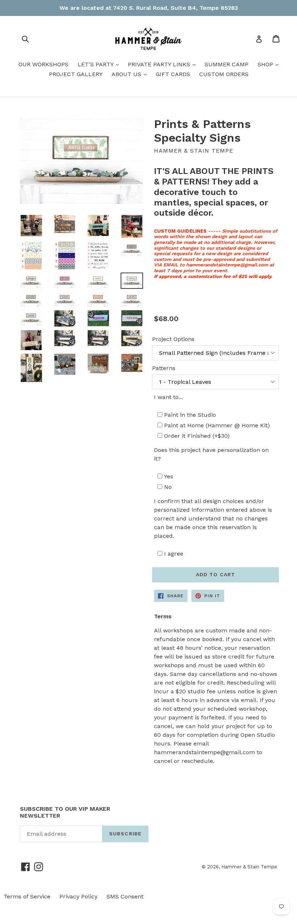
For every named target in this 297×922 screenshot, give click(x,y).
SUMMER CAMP (226, 64)
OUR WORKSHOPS (43, 64)
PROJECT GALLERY (76, 74)
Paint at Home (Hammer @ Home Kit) (217, 425)
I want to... (168, 397)
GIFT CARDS (173, 74)
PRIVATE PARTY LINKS (163, 64)
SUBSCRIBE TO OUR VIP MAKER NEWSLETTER (65, 812)
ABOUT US (131, 74)
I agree (173, 553)
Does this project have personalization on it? (211, 454)
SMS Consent (124, 896)
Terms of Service (27, 896)
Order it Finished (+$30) (197, 435)
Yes (168, 476)
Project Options (173, 339)
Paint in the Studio (190, 414)
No (168, 486)
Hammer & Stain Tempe (249, 866)
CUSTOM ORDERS (223, 74)
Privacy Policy (78, 896)
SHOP (270, 64)
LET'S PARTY (100, 64)
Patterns (163, 368)
